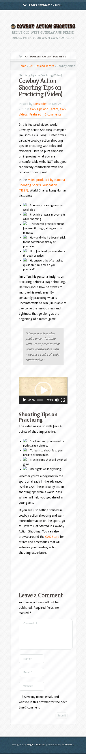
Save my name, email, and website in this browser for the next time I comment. (43, 702)
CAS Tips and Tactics (41, 66)
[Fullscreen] (62, 400)
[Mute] (56, 400)
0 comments (53, 114)
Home (22, 66)
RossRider (40, 104)
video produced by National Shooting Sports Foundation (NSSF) (42, 185)
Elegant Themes (36, 744)
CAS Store (52, 536)
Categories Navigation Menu (45, 56)
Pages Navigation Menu (45, 5)
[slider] (40, 400)
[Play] (24, 400)
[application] (43, 390)
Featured (35, 114)
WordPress (68, 744)
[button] (43, 390)
